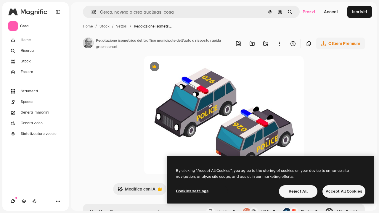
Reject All (298, 191)
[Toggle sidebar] (58, 12)
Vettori (121, 26)
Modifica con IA (136, 190)
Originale (183, 67)
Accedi (331, 11)
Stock (104, 26)
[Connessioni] (13, 201)
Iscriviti (359, 11)
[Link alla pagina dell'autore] (88, 44)
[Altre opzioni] (279, 43)
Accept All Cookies (344, 191)
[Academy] (23, 201)
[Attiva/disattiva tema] (34, 201)
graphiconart (107, 46)
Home (88, 26)
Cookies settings (192, 190)
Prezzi (309, 11)
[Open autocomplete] (91, 12)
